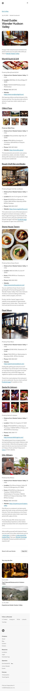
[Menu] (27, 2)
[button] (4, 643)
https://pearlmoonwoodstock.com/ (14, 364)
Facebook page (22, 219)
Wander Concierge (21, 537)
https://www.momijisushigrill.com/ (14, 94)
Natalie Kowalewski (15, 15)
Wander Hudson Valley (12, 53)
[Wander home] (3, 3)
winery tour (6, 535)
